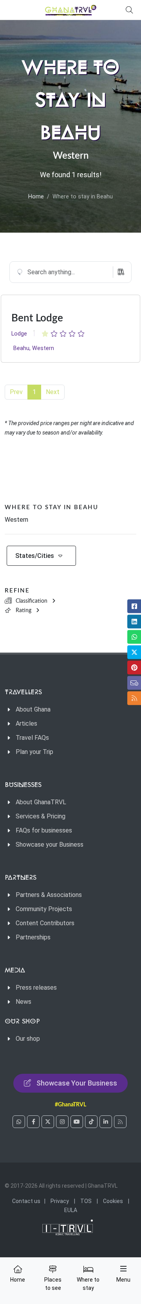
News (23, 1001)
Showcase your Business (49, 844)
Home (36, 196)
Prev (16, 392)
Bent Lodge (37, 318)
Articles (26, 723)
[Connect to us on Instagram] (62, 1121)
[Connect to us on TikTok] (91, 1121)
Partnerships (33, 937)
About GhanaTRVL (41, 802)
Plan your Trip (34, 752)
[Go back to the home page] (70, 10)
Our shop (28, 1038)
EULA (70, 1210)
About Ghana (33, 709)
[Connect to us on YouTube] (76, 1121)
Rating (23, 610)
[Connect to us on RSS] (120, 1121)
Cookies (113, 1201)
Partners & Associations (49, 895)
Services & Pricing (40, 816)
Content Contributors (45, 923)
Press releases (36, 987)
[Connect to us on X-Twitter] (48, 1121)
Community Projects (44, 909)
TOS (86, 1201)
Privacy (60, 1201)
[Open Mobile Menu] (123, 1268)
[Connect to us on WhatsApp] (19, 1121)
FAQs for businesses (44, 830)
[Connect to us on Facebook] (33, 1121)
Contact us (26, 1201)
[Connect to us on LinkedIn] (105, 1121)
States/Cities (34, 555)
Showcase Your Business (76, 1083)
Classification (31, 601)
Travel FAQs (32, 737)
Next (53, 392)
